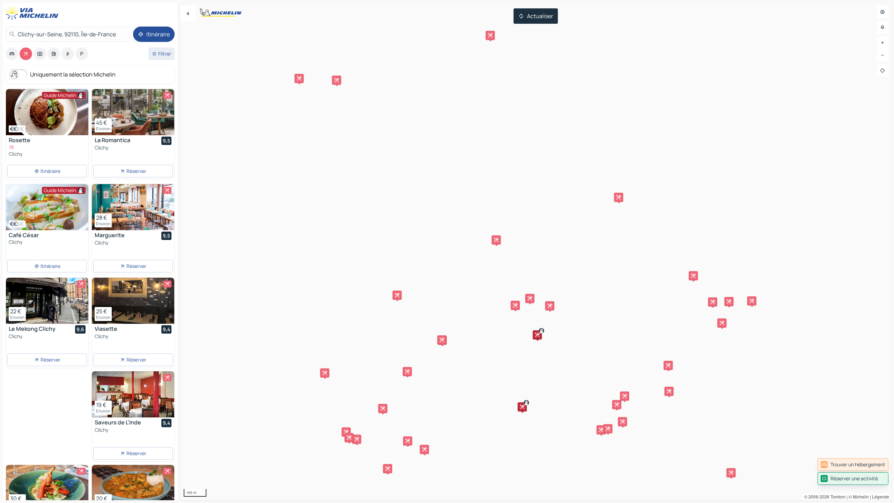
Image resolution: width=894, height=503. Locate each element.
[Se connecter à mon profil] (882, 12)
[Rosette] (47, 112)
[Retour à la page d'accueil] (33, 13)
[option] (12, 54)
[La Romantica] (133, 112)
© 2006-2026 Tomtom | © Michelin (836, 497)
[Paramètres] (882, 27)
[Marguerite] (133, 207)
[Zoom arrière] (882, 55)
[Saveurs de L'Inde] (133, 394)
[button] (537, 335)
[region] (535, 251)
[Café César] (47, 207)
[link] (853, 464)
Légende (880, 497)
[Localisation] (882, 70)
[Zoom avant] (882, 42)
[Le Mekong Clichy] (47, 301)
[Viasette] (133, 301)
